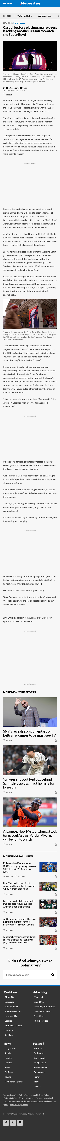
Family (37, 1076)
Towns (8, 1076)
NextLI (37, 1086)
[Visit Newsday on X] (13, 1123)
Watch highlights (24, 16)
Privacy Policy (43, 1095)
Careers (8, 1020)
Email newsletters (13, 1011)
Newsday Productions (44, 1006)
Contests (9, 1030)
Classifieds (39, 1016)
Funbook (38, 1048)
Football (7, 16)
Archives (9, 1035)
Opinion (8, 1058)
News (7, 1067)
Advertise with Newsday (36, 1101)
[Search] (53, 974)
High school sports (14, 1081)
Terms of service (10, 1095)
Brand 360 (39, 1001)
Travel (37, 1081)
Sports (7, 23)
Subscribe (9, 1001)
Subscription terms (27, 1095)
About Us (9, 997)
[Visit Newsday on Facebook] (6, 1123)
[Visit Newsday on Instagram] (20, 1123)
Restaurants (39, 1072)
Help (50, 1101)
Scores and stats (45, 16)
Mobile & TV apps (13, 1025)
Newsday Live (11, 1016)
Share (9, 94)
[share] (55, 740)
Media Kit (39, 997)
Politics (8, 1062)
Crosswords (39, 1058)
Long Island (10, 1048)
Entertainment (41, 1067)
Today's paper (11, 1006)
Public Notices (41, 1020)
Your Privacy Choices (19, 1104)
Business (9, 1072)
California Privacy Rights (14, 1098)
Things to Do (40, 1062)
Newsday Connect (42, 1011)
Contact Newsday (44, 1098)
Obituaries (39, 1053)
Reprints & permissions (13, 1101)
